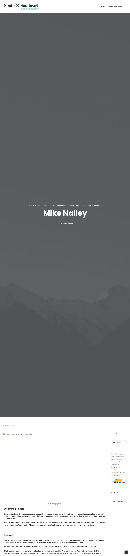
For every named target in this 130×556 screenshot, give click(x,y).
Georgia (71, 206)
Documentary (62, 206)
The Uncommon (85, 206)
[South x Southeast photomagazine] (21, 6)
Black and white (51, 206)
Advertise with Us (115, 6)
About (102, 6)
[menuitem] (103, 6)
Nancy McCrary (68, 223)
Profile (77, 206)
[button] (126, 6)
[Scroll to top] (126, 552)
